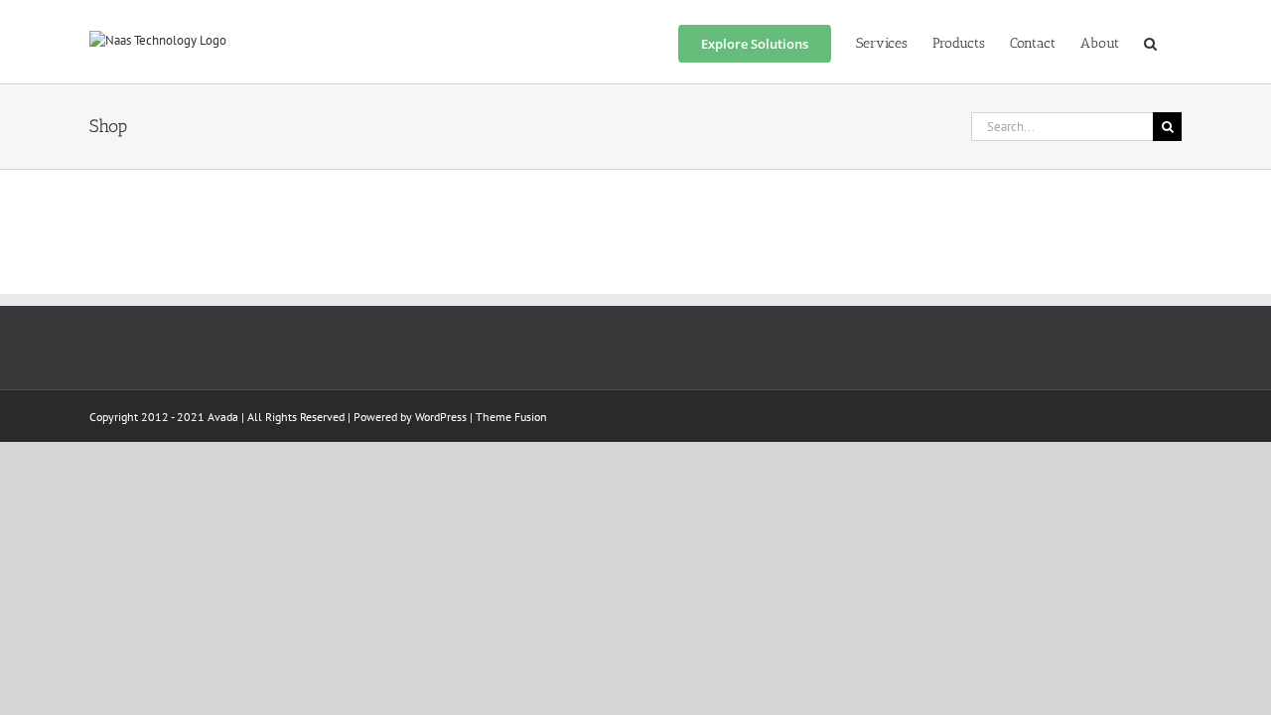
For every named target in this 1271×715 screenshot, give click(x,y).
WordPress (441, 416)
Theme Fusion (511, 416)
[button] (1150, 41)
